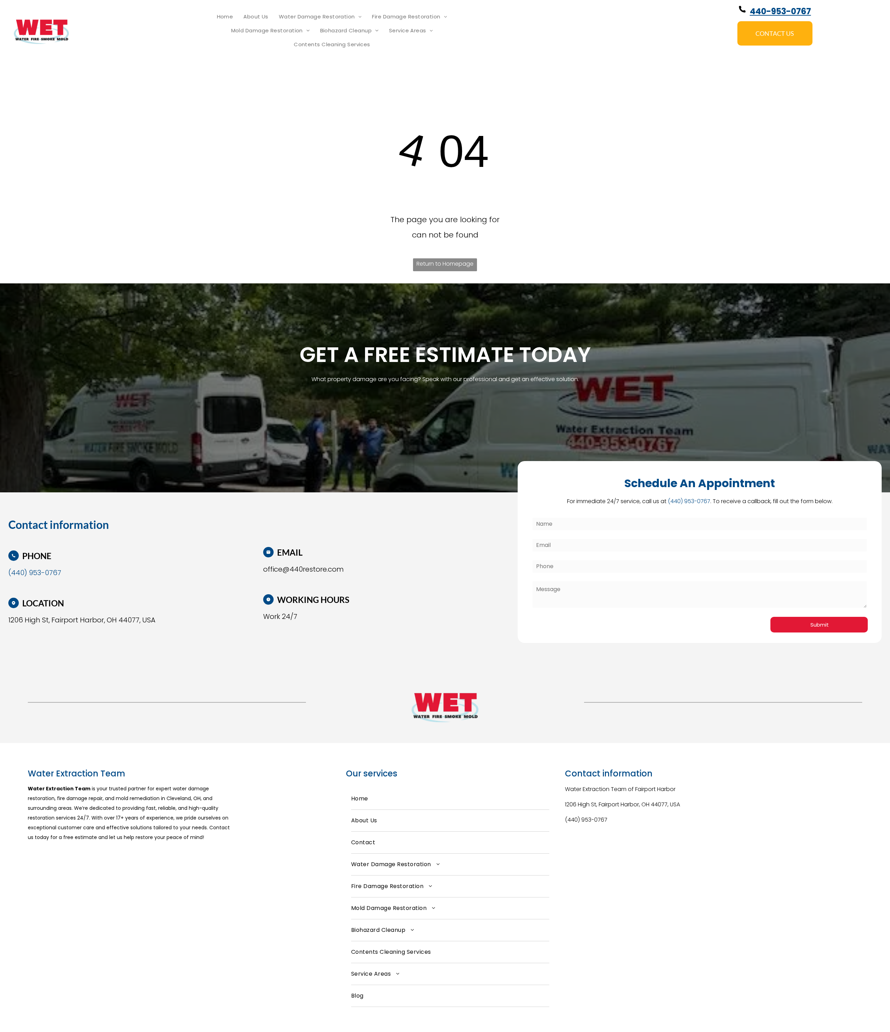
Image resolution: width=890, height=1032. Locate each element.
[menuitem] (225, 17)
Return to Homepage (445, 264)
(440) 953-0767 (586, 820)
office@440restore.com (303, 569)
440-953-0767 (780, 11)
